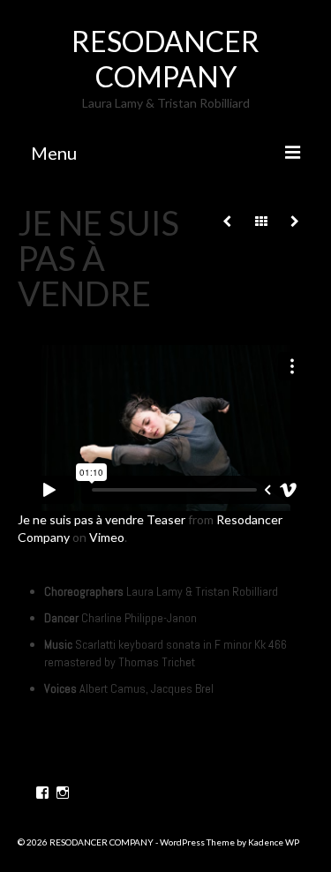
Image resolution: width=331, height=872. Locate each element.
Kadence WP (273, 842)
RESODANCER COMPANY (165, 59)
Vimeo (106, 537)
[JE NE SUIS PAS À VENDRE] (294, 221)
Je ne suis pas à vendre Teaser (101, 519)
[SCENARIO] (227, 221)
